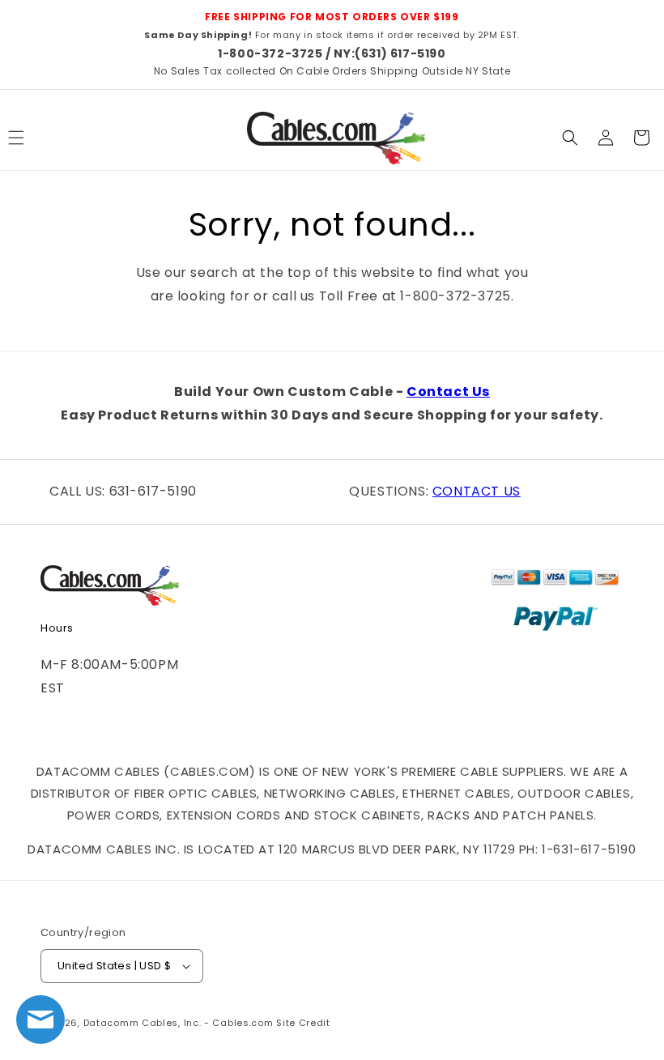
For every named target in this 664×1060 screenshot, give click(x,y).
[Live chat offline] (40, 1019)
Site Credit (303, 1022)
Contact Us (448, 391)
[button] (570, 137)
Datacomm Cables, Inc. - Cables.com (178, 1022)
